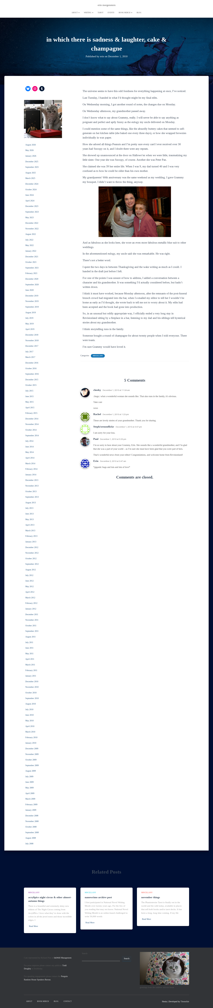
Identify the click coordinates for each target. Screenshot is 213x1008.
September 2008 (32, 832)
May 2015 (29, 402)
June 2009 (29, 782)
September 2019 (32, 307)
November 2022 (32, 229)
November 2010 (32, 687)
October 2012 (31, 558)
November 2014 (32, 424)
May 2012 (29, 586)
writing (88, 13)
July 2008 (29, 844)
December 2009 (31, 749)
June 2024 (29, 195)
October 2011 (30, 626)
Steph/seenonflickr (103, 426)
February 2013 (31, 536)
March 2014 (30, 463)
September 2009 (32, 765)
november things (150, 897)
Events (111, 13)
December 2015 (31, 380)
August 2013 (30, 503)
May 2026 (29, 150)
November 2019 (32, 301)
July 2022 (29, 240)
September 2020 (32, 285)
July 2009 (29, 776)
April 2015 (29, 408)
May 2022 (29, 245)
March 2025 (30, 178)
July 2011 (29, 642)
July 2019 (29, 318)
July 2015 (29, 391)
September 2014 (32, 435)
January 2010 (30, 743)
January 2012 (30, 609)
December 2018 (31, 335)
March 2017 (30, 357)
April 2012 (29, 592)
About (75, 13)
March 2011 (30, 665)
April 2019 (29, 329)
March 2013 (30, 530)
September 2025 (32, 167)
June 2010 (29, 715)
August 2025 (30, 173)
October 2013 (31, 491)
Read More (33, 926)
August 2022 (30, 234)
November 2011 (31, 620)
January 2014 (30, 475)
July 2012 (29, 575)
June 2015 (29, 396)
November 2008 (32, 821)
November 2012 (32, 553)
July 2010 (29, 709)
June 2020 (29, 290)
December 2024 (31, 184)
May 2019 (29, 324)
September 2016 (32, 374)
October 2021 (31, 262)
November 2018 (32, 340)
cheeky (97, 390)
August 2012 (30, 570)
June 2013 (29, 514)
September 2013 (32, 497)
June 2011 (29, 648)
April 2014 (29, 458)
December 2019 (31, 296)
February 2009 (31, 804)
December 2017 (31, 346)
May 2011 (29, 653)
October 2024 (31, 189)
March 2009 (30, 799)
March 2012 (30, 598)
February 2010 (31, 737)
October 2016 (31, 368)
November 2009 (32, 754)
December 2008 (31, 816)
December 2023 (31, 206)
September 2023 (32, 212)
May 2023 (29, 217)
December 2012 (31, 547)
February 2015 (31, 413)
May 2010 (29, 721)
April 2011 (29, 659)
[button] (79, 13)
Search (84, 953)
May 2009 (29, 788)
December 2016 (31, 363)
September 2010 (32, 698)
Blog (139, 13)
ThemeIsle (185, 1001)
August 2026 (30, 145)
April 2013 (29, 525)
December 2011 (31, 614)
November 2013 (32, 486)
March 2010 (30, 732)
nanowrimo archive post (98, 897)
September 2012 (32, 564)
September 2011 (32, 631)
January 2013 (30, 542)
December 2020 (31, 279)
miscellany (98, 356)
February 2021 (31, 273)
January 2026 (30, 156)
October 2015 (31, 385)
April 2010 (29, 726)
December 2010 (31, 681)
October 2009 (31, 760)
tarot (100, 13)
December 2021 (31, 257)
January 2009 (30, 810)
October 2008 (31, 827)
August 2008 (30, 838)
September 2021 (32, 268)
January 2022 (30, 251)
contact (67, 1001)
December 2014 (31, 419)
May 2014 (29, 452)
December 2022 (31, 223)
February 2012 (31, 603)
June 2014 (29, 447)
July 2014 (29, 441)
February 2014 (31, 469)
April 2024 (29, 201)
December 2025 (31, 162)
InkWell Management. (63, 958)
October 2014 (31, 430)
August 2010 (30, 704)
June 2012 (29, 581)
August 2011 (30, 637)
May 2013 (29, 519)
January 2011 (30, 676)
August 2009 (30, 771)
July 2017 (29, 352)
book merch (125, 13)
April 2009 (29, 793)
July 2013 (29, 508)
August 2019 (30, 312)
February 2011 (31, 670)
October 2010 (31, 693)
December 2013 (31, 480)
